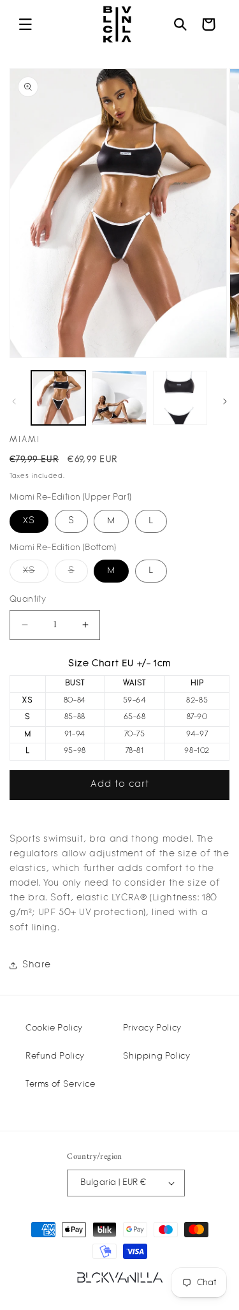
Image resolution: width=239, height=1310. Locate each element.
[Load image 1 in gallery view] (58, 398)
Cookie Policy (54, 1028)
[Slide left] (14, 401)
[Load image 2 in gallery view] (119, 398)
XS (29, 521)
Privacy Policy (152, 1028)
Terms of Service (60, 1084)
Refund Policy (55, 1056)
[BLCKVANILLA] (119, 1277)
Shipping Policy (156, 1056)
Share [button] (36, 965)
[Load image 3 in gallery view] (180, 398)
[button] (25, 24)
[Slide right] (225, 401)
